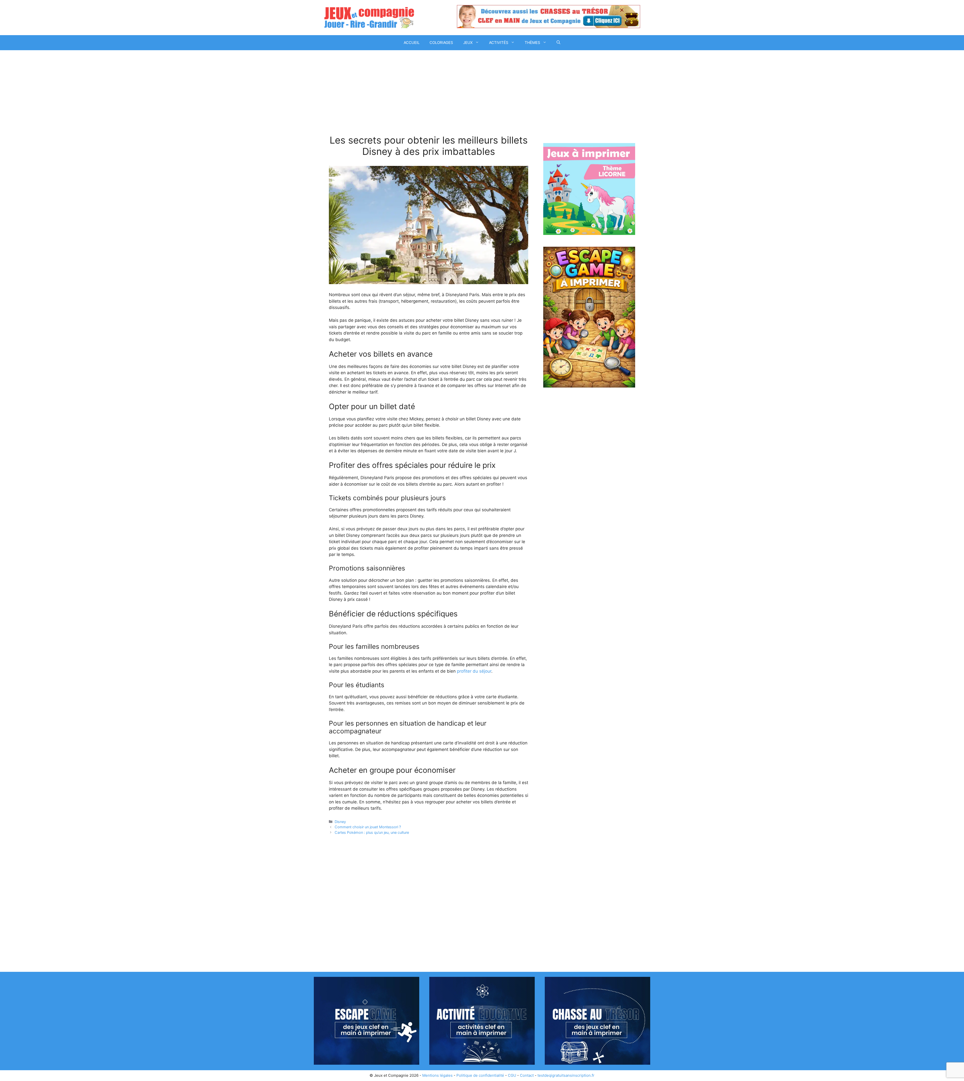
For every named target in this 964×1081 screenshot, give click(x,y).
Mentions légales (437, 1075)
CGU (512, 1075)
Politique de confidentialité (480, 1075)
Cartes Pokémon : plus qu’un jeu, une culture (372, 832)
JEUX (468, 42)
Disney (340, 821)
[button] (558, 42)
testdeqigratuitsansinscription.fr (565, 1075)
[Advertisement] (428, 97)
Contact (527, 1075)
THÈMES (532, 42)
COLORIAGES (441, 42)
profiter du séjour (474, 671)
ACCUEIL (411, 42)
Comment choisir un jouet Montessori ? (368, 827)
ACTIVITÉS (498, 42)
